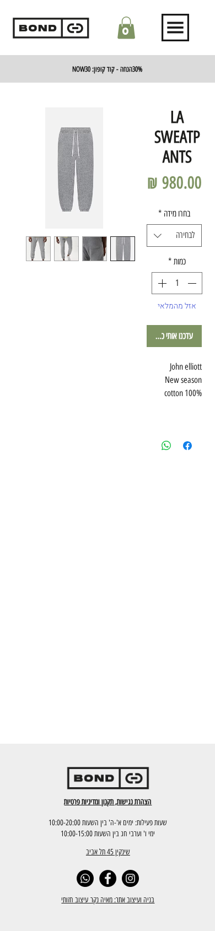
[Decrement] (193, 283)
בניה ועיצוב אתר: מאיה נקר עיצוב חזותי (107, 900)
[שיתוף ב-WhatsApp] (166, 445)
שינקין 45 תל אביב (108, 852)
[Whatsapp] (85, 878)
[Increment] (161, 283)
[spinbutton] (177, 283)
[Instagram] (130, 878)
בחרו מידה (174, 213)
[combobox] (174, 235)
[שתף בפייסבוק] (187, 445)
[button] (126, 28)
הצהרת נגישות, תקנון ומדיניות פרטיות (108, 801)
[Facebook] (107, 878)
